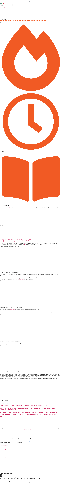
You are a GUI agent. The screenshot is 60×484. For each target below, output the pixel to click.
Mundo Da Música (4, 19)
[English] (0, 3)
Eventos (2, 453)
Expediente (3, 464)
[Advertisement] (30, 218)
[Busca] (6, 5)
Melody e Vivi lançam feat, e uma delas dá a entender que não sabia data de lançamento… (17, 239)
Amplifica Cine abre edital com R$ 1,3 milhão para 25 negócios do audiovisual (13, 428)
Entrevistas (3, 451)
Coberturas (3, 461)
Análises (2, 447)
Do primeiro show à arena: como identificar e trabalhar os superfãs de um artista (23, 405)
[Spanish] (3, 3)
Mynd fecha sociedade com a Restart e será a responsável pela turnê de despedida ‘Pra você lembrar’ (19, 240)
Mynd (46, 207)
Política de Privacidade (5, 468)
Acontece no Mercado (4, 445)
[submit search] (13, 5)
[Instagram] (1, 475)
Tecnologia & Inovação (4, 449)
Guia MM (2, 455)
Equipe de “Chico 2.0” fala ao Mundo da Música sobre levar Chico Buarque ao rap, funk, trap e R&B (28, 412)
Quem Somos (3, 466)
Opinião (2, 459)
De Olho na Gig (3, 457)
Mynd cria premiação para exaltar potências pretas (10, 241)
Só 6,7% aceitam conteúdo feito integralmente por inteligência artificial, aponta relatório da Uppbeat (16, 438)
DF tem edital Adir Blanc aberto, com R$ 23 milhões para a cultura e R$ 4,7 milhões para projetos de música (29, 415)
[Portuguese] (2, 3)
